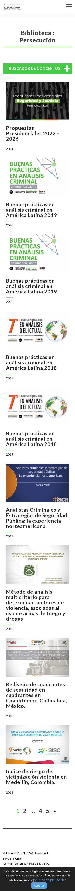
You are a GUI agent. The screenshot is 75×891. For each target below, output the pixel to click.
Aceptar (39, 885)
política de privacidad (50, 880)
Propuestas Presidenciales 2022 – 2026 (33, 133)
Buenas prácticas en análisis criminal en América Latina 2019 (31, 209)
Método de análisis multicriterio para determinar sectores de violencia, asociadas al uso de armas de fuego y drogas (35, 605)
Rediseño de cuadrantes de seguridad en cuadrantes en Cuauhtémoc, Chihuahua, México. (36, 695)
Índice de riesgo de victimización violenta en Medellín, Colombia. (36, 776)
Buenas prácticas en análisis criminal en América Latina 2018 (31, 362)
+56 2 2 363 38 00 (38, 863)
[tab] (37, 68)
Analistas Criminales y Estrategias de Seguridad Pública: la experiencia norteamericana (36, 518)
